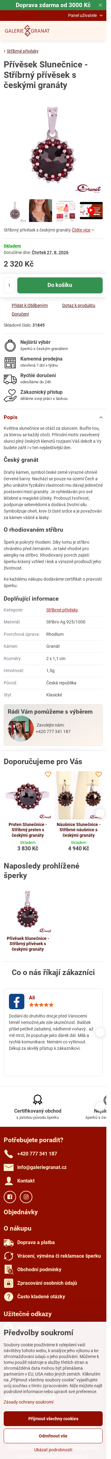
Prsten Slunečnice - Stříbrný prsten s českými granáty (28, 830)
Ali (32, 998)
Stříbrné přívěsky (62, 609)
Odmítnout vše (53, 1435)
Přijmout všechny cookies (53, 1418)
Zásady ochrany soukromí (28, 1402)
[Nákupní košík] (84, 31)
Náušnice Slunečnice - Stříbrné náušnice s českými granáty (79, 830)
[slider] (41, 1004)
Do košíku (59, 285)
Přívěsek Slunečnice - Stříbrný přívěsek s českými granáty (28, 944)
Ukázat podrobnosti (53, 1449)
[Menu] (99, 31)
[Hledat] (69, 31)
